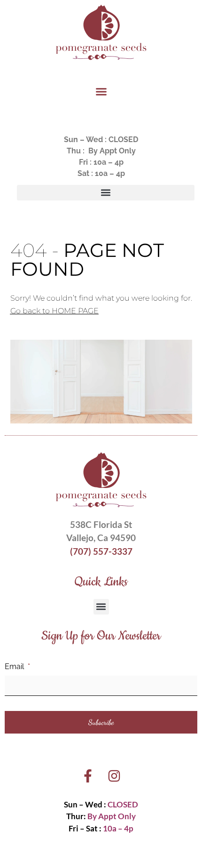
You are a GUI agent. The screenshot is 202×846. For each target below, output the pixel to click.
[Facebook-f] (88, 776)
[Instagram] (114, 776)
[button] (101, 92)
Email (17, 666)
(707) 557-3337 (101, 551)
